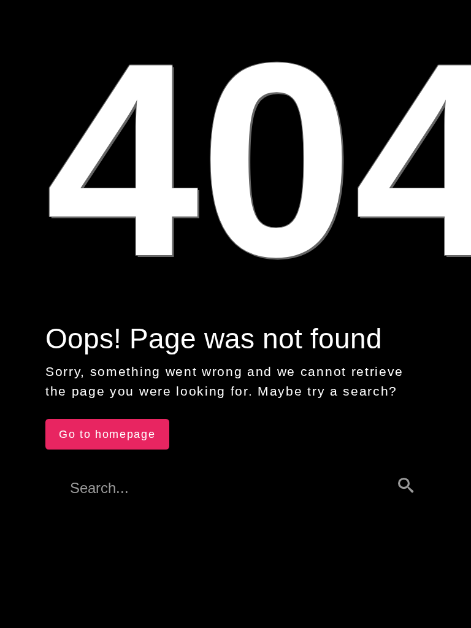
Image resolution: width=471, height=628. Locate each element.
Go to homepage (107, 434)
